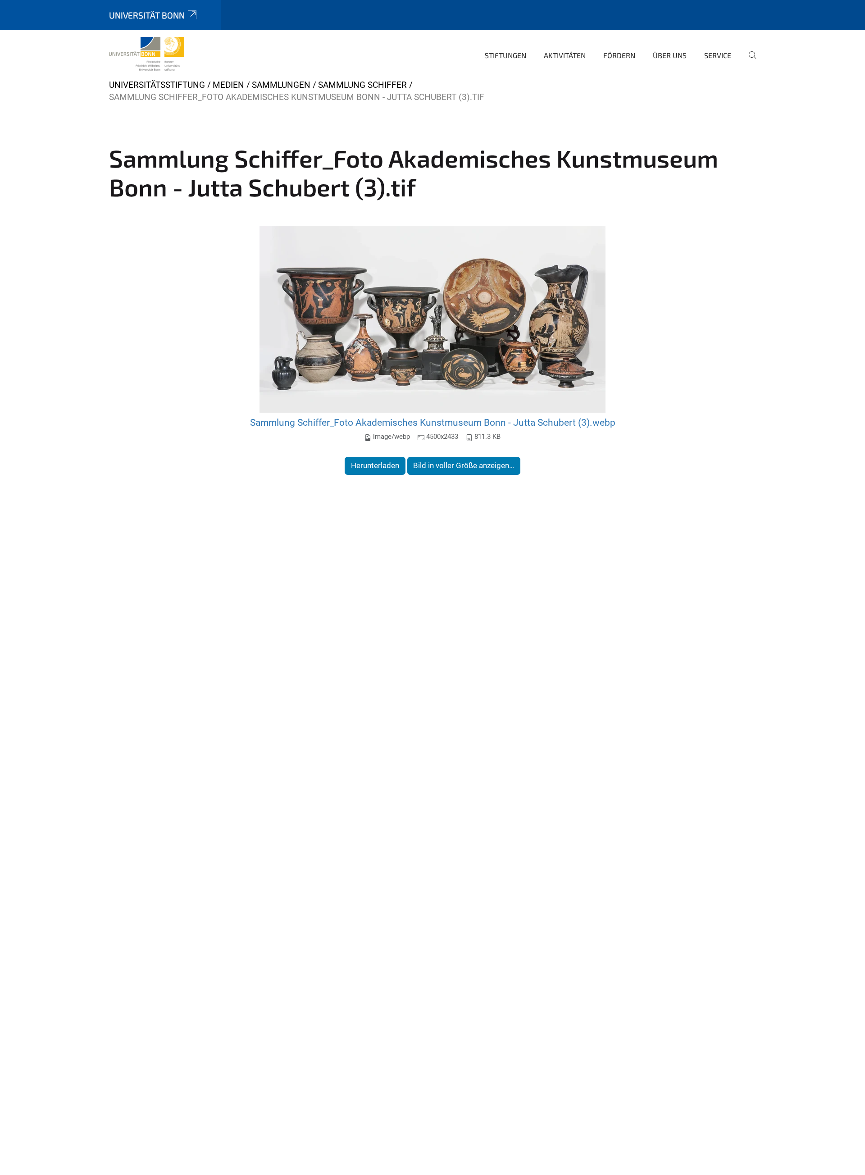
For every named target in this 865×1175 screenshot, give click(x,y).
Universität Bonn (147, 15)
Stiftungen (505, 55)
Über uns (670, 55)
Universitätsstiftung (157, 85)
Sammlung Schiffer (362, 85)
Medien (228, 85)
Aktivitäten (565, 55)
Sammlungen (281, 85)
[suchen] (749, 61)
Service (717, 55)
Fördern (619, 55)
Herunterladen (375, 465)
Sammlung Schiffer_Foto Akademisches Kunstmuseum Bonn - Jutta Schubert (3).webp (432, 422)
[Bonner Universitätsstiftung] (146, 54)
